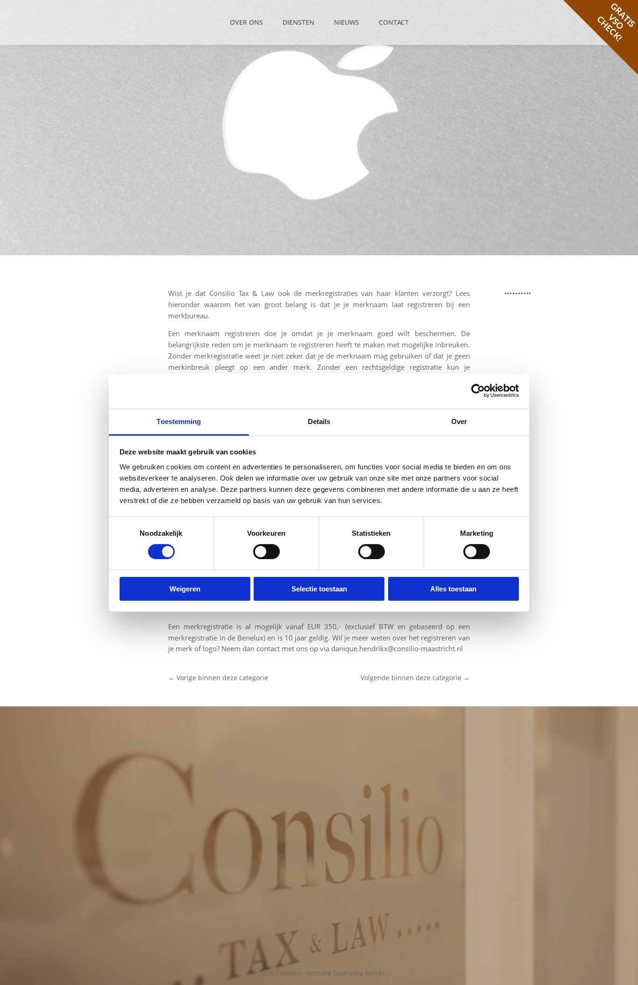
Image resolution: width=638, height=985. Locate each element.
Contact (394, 22)
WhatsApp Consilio (241, 849)
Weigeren (185, 589)
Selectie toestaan (319, 589)
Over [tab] (459, 421)
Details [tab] (319, 421)
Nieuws (346, 22)
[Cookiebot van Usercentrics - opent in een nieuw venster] (478, 391)
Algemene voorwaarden (503, 779)
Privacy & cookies (492, 750)
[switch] (266, 551)
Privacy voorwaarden (498, 790)
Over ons (246, 22)
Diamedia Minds (359, 973)
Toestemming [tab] (178, 421)
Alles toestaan (453, 589)
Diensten (298, 22)
